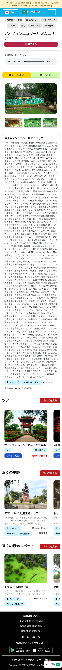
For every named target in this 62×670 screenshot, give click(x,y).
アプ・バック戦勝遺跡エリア (21, 513)
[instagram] (28, 637)
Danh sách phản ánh (31, 626)
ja (12, 12)
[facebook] (23, 637)
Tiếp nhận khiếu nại (31, 631)
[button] (13, 123)
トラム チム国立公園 (16, 586)
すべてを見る (50, 400)
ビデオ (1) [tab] (46, 75)
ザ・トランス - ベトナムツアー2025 (25, 444)
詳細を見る (13, 455)
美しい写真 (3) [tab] (17, 75)
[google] (39, 637)
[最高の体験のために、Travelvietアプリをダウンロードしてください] (20, 651)
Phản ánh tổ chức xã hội (31, 621)
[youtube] (33, 637)
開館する (43, 533)
